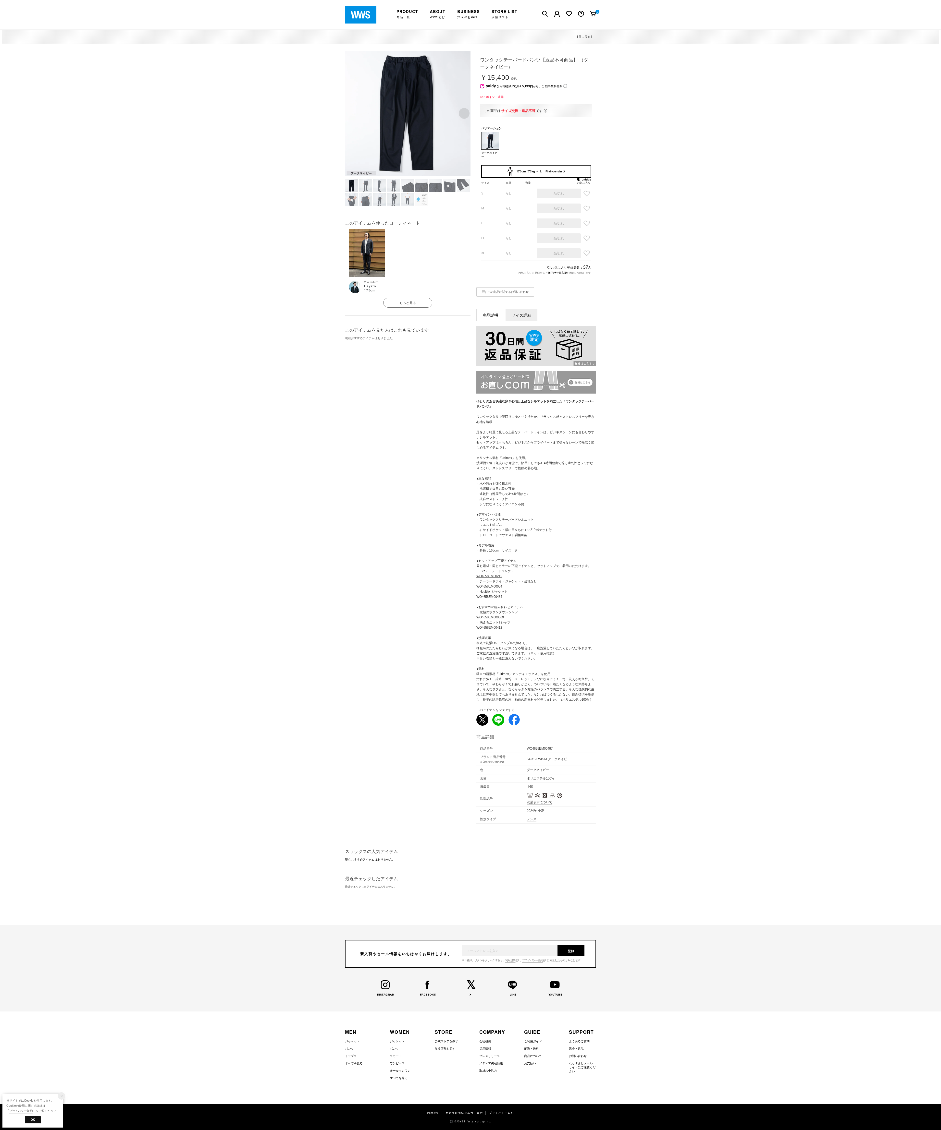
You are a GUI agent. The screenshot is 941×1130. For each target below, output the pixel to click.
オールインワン (400, 1070)
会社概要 (485, 1041)
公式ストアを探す (446, 1041)
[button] (464, 113)
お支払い (530, 1063)
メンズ (531, 819)
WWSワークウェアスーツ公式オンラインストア (364, 15)
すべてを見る (354, 1063)
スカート (396, 1056)
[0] (593, 14)
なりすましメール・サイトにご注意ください (582, 1067)
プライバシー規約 (532, 960)
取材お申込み (488, 1070)
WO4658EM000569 (490, 617)
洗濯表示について (539, 802)
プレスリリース (489, 1056)
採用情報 (485, 1048)
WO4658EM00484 (489, 597)
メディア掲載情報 (491, 1063)
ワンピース (397, 1063)
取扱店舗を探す (445, 1048)
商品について (533, 1056)
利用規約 (510, 960)
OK (33, 1119)
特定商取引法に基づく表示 (464, 1113)
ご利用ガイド (533, 1041)
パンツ (349, 1048)
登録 (571, 951)
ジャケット (352, 1041)
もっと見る (407, 303)
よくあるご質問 (579, 1041)
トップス (351, 1056)
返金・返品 (576, 1048)
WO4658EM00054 (489, 586)
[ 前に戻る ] (584, 36)
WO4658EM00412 (489, 627)
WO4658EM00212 (489, 576)
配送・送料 (531, 1048)
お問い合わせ (578, 1056)
